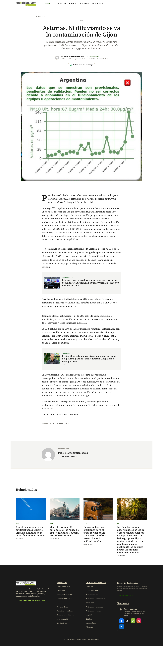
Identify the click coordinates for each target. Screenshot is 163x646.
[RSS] (133, 620)
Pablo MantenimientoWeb (74, 56)
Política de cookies (93, 611)
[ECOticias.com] (26, 4)
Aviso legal (90, 603)
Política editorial (92, 595)
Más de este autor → (67, 457)
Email (67, 423)
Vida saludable (63, 619)
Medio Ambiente (63, 587)
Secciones (45, 3)
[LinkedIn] (121, 626)
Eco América (62, 623)
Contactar (61, 3)
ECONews (89, 619)
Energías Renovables (65, 595)
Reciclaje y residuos (65, 611)
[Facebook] (121, 620)
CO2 (43, 16)
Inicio (38, 16)
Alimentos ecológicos (65, 615)
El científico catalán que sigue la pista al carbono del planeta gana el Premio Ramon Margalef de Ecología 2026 (89, 359)
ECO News (84, 3)
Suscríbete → (127, 595)
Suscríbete (97, 3)
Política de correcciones (95, 599)
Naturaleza (61, 591)
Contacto (89, 587)
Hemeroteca (91, 623)
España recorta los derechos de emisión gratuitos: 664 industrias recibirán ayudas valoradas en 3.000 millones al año (90, 283)
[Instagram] (138, 620)
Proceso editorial (93, 56)
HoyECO (73, 3)
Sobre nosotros (92, 591)
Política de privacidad (94, 607)
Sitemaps (89, 627)
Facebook (59, 423)
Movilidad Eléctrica (64, 599)
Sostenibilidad (62, 607)
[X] (127, 620)
